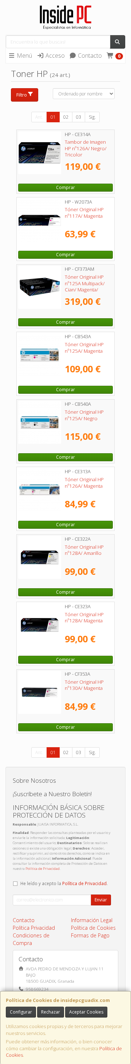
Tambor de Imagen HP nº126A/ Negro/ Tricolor (86, 148)
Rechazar (50, 1012)
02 (65, 117)
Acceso (54, 56)
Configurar (21, 1012)
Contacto (89, 56)
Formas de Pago (90, 935)
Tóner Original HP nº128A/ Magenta (84, 617)
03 (78, 117)
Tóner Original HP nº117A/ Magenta (84, 212)
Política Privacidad (34, 927)
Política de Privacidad (42, 868)
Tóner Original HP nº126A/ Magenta (84, 482)
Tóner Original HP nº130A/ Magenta (84, 685)
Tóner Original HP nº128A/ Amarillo (84, 550)
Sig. (92, 117)
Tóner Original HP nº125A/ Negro (84, 415)
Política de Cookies (93, 927)
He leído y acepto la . (64, 883)
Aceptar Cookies (86, 1012)
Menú (23, 56)
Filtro (21, 94)
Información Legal (91, 920)
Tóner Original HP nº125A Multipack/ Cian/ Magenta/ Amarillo (85, 286)
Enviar (101, 900)
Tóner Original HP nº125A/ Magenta (84, 347)
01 (53, 117)
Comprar (65, 187)
